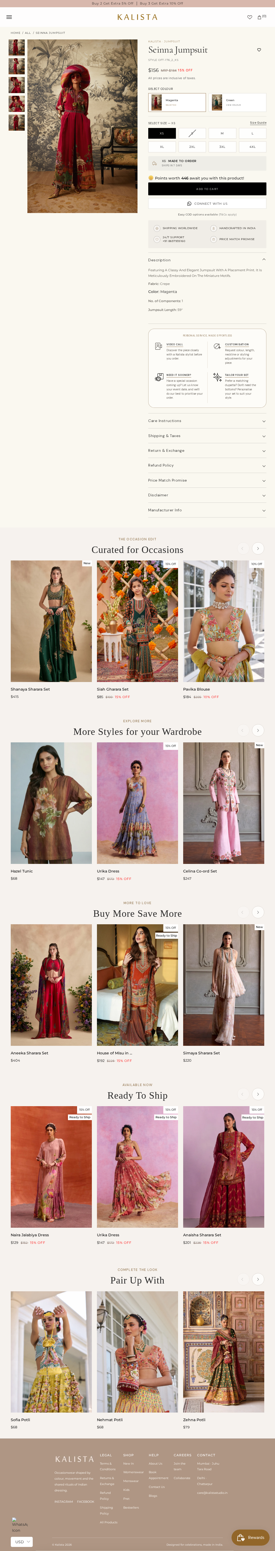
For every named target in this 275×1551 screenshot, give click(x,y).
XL (162, 147)
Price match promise (167, 480)
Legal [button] (106, 1455)
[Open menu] (14, 17)
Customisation (237, 344)
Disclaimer (158, 495)
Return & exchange (166, 450)
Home (16, 33)
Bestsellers (131, 1507)
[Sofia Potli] (51, 1352)
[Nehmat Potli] (137, 1352)
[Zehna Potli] (223, 1352)
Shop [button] (128, 1455)
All (28, 33)
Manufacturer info (165, 510)
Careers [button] (182, 1455)
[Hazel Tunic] (51, 803)
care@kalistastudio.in (212, 1493)
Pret (126, 1499)
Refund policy (161, 465)
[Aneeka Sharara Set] (51, 985)
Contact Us (157, 1487)
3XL (222, 147)
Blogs (153, 1496)
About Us (155, 1463)
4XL (252, 147)
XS (162, 133)
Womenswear (133, 1472)
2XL (192, 147)
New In (128, 1463)
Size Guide (258, 122)
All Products (108, 1522)
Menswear (131, 1481)
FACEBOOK (85, 1502)
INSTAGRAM (64, 1502)
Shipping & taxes (164, 435)
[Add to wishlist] (259, 50)
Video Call (175, 344)
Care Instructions (165, 420)
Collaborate (182, 1478)
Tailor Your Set (237, 375)
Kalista (59, 1544)
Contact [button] (206, 1455)
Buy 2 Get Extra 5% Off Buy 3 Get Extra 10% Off (137, 3)
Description (159, 260)
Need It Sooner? (179, 375)
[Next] (258, 548)
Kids (126, 1490)
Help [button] (154, 1455)
